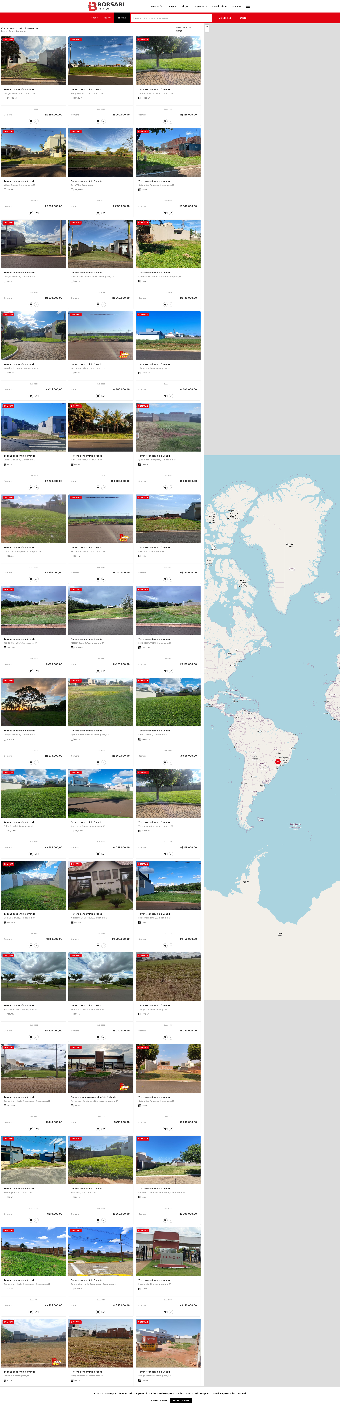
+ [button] (207, 26)
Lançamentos (200, 6)
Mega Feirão (156, 6)
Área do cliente (219, 6)
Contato (236, 6)
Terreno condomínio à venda (19, 89)
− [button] (207, 30)
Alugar (185, 6)
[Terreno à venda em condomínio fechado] (100, 1068)
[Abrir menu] (247, 6)
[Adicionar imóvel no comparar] (36, 121)
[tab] (94, 18)
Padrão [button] (178, 30)
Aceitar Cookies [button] (181, 1400)
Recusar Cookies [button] (158, 1400)
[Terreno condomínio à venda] (33, 60)
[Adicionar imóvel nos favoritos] (31, 121)
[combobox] (171, 18)
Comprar (172, 6)
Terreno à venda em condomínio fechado (93, 1097)
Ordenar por (183, 28)
